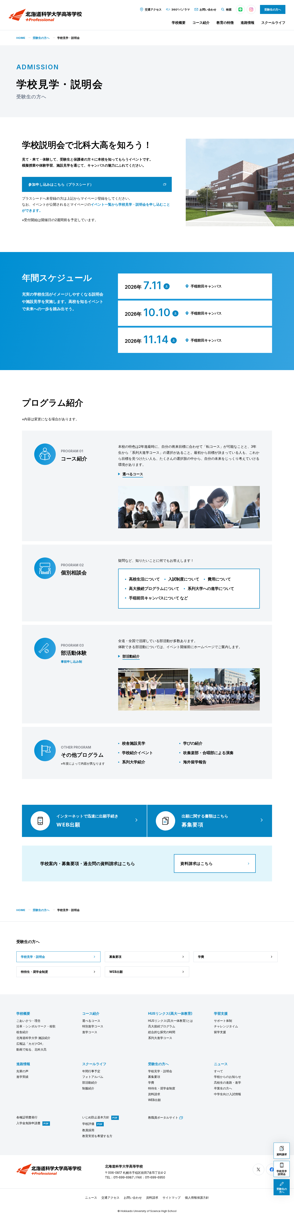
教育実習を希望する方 (97, 1136)
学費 (151, 1082)
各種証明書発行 (26, 1117)
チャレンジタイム (226, 1026)
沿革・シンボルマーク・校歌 (36, 1026)
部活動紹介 (89, 1082)
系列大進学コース (160, 1038)
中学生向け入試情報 (227, 1094)
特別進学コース (92, 1026)
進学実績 (22, 1076)
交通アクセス (153, 9)
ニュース (221, 1064)
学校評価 (88, 1124)
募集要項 (154, 1076)
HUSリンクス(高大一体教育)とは (170, 1020)
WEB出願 (154, 1100)
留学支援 (220, 1032)
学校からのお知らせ (227, 1076)
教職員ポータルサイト (163, 1117)
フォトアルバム (92, 1076)
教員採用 (88, 1130)
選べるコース (91, 1020)
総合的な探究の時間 (161, 1032)
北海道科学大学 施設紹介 (33, 1038)
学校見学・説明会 (160, 1071)
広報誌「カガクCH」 (30, 1043)
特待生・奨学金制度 (161, 1088)
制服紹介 (88, 1088)
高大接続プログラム (161, 1026)
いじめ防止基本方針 (95, 1117)
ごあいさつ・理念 (28, 1020)
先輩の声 (22, 1071)
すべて (218, 1071)
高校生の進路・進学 (227, 1082)
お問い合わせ (208, 9)
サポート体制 (223, 1020)
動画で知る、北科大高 (31, 1049)
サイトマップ (171, 1197)
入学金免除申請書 (28, 1123)
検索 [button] (229, 9)
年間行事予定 (91, 1071)
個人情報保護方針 (197, 1197)
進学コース (89, 1032)
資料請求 (154, 1094)
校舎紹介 (22, 1032)
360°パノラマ (180, 9)
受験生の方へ (272, 9)
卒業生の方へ (223, 1088)
